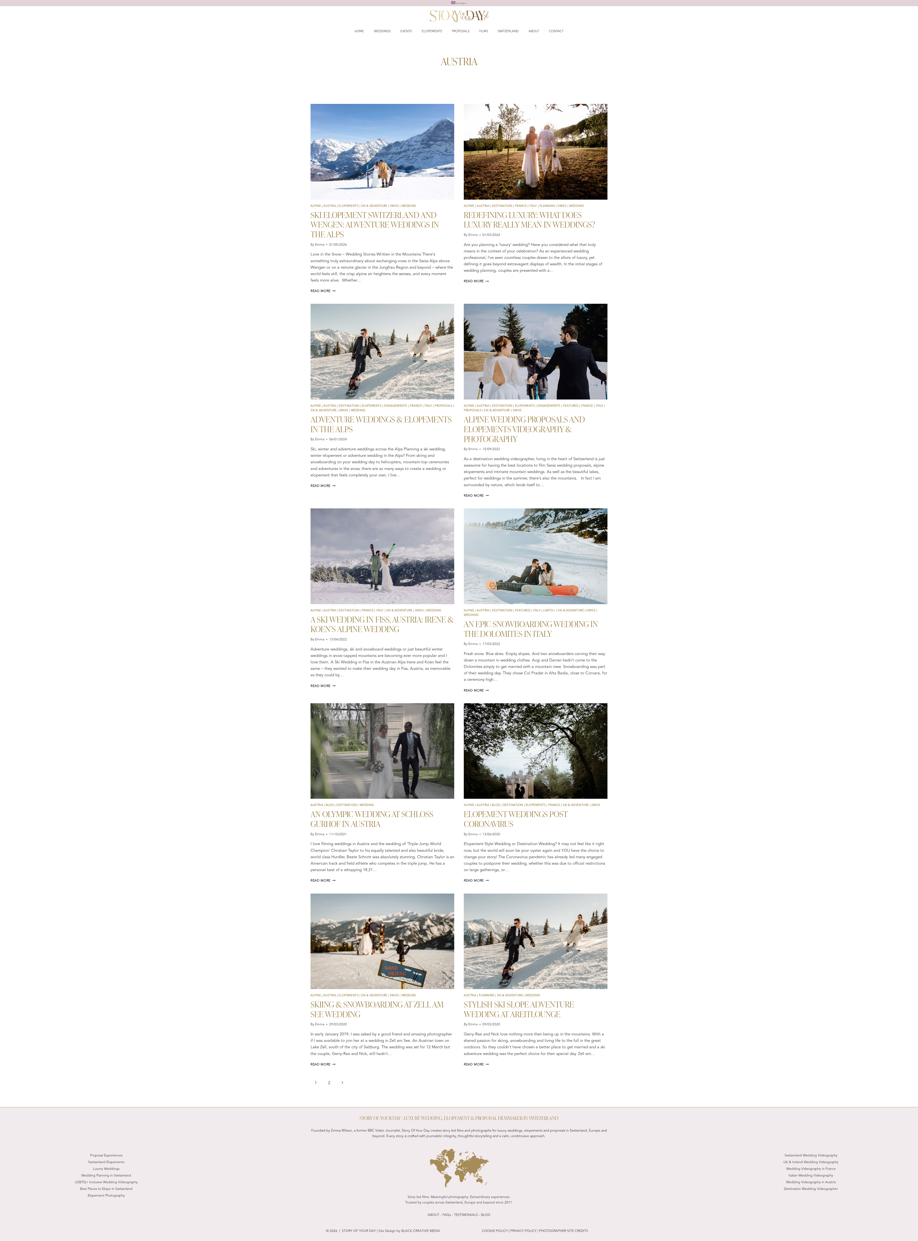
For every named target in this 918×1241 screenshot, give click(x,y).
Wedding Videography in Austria (811, 1182)
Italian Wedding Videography (811, 1175)
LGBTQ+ (549, 610)
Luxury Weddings (106, 1168)
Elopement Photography (106, 1195)
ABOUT (433, 1214)
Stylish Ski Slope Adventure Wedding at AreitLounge (519, 1009)
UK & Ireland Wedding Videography (810, 1162)
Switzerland (508, 31)
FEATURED (571, 406)
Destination (502, 206)
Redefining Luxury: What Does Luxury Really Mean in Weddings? (529, 219)
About (534, 31)
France (521, 206)
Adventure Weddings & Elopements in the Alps (381, 424)
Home (359, 31)
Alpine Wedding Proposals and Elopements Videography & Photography (524, 428)
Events (406, 31)
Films (483, 31)
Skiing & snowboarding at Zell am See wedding (377, 1009)
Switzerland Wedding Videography (811, 1155)
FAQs (447, 1214)
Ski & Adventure (374, 206)
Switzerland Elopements (106, 1162)
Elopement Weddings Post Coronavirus (516, 818)
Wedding (409, 206)
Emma (319, 244)
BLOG (330, 805)
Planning (547, 206)
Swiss (394, 206)
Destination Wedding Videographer (811, 1188)
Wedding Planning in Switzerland (106, 1175)
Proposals (461, 31)
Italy (533, 206)
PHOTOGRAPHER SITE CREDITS (563, 1230)
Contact (556, 31)
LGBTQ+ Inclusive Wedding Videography (106, 1182)
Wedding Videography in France (811, 1168)
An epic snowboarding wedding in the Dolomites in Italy (531, 628)
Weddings (382, 31)
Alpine (316, 206)
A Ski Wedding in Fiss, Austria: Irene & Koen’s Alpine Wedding (382, 624)
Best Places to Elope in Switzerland (106, 1188)
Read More (323, 290)
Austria (329, 206)
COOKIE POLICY (495, 1230)
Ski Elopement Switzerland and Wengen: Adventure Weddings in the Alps (375, 224)
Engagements (395, 406)
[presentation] (382, 152)
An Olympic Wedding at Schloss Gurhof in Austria (372, 818)
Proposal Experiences (106, 1155)
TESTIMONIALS (466, 1214)
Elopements (432, 31)
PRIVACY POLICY (522, 1230)
